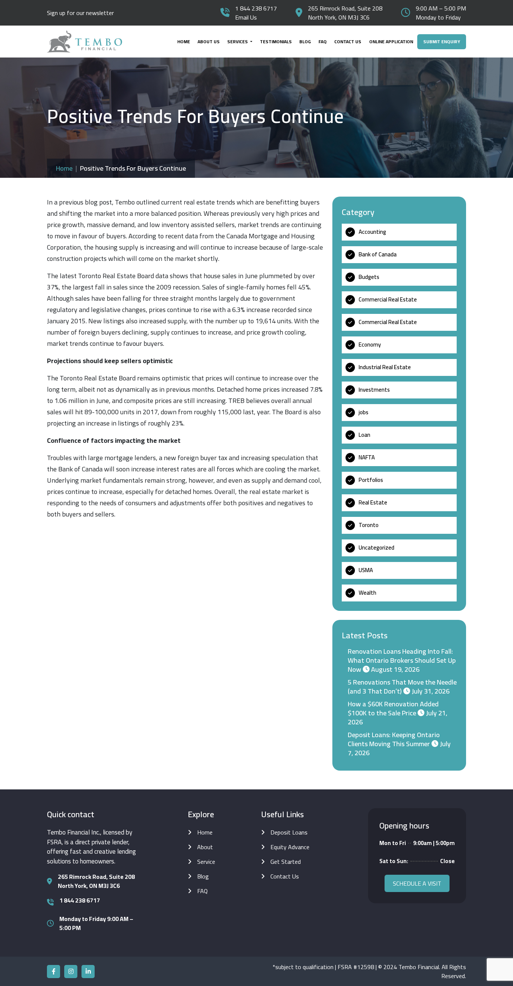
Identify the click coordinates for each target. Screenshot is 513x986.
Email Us (246, 17)
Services (238, 41)
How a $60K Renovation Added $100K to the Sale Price (393, 708)
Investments (374, 389)
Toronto (369, 525)
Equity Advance (289, 847)
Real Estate (373, 502)
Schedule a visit (417, 883)
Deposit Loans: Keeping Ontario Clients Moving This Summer (394, 739)
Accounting (372, 231)
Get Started (285, 861)
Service (206, 861)
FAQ (322, 41)
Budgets (369, 276)
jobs (363, 412)
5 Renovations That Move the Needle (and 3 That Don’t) (402, 686)
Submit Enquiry (441, 41)
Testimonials (276, 41)
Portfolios (371, 479)
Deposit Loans (289, 832)
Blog (305, 41)
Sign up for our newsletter (80, 12)
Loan (364, 434)
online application (391, 41)
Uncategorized (376, 547)
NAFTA (367, 457)
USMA (366, 570)
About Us (209, 41)
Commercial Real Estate (388, 299)
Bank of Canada (378, 254)
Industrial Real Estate (385, 367)
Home (183, 41)
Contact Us (347, 41)
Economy (370, 344)
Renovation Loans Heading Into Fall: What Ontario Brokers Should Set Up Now (402, 660)
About (205, 847)
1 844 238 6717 (256, 8)
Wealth (367, 592)
